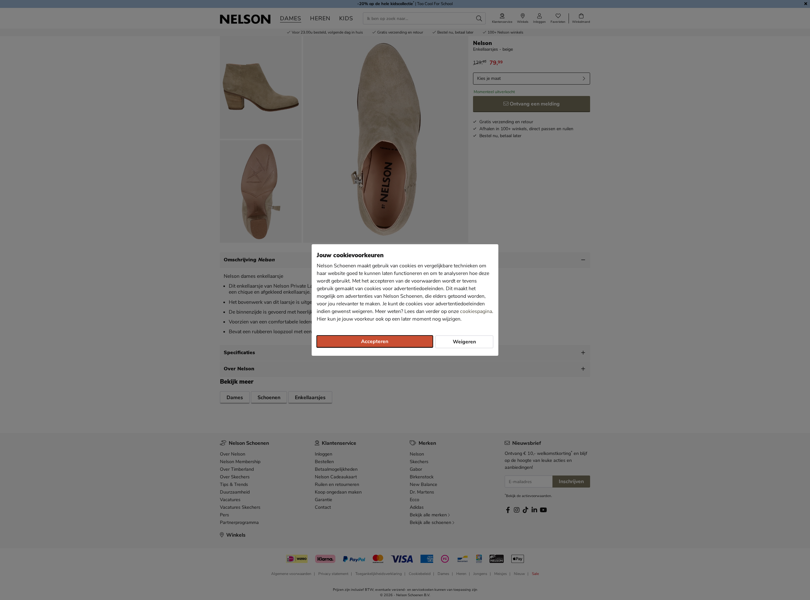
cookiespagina (476, 311)
